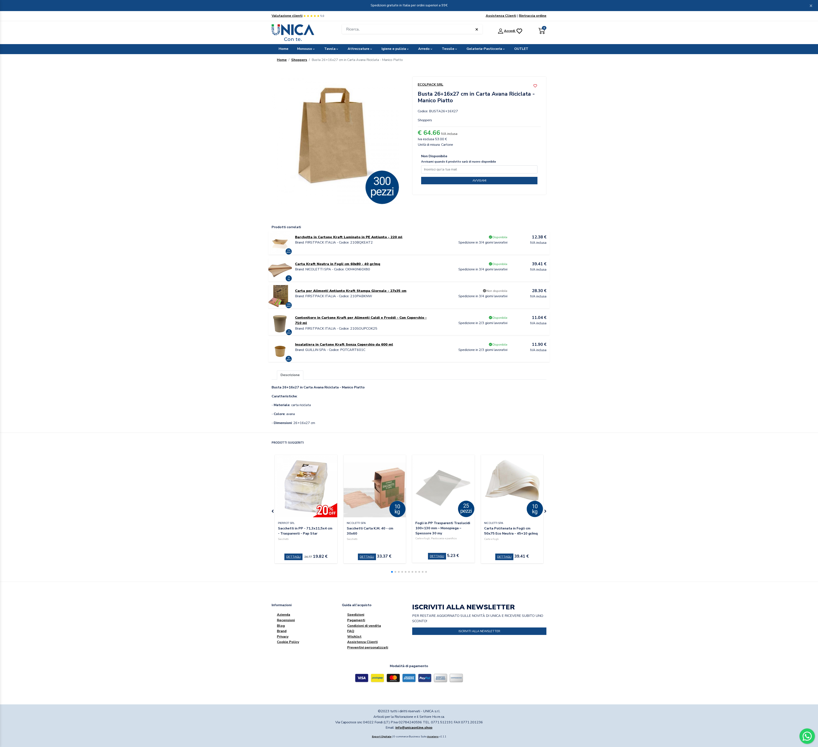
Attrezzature (358, 48)
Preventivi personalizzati (367, 647)
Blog (281, 625)
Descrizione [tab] (290, 375)
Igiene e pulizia (394, 48)
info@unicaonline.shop (413, 727)
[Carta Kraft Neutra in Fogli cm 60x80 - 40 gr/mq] (280, 269)
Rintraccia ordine (532, 15)
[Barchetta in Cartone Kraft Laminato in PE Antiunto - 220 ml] (280, 242)
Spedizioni (355, 614)
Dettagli (293, 557)
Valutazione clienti (287, 15)
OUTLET (521, 48)
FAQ (350, 631)
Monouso (304, 48)
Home (283, 48)
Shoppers (299, 60)
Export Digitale (382, 736)
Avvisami (479, 181)
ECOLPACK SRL (430, 84)
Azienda (283, 614)
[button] (392, 572)
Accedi (510, 31)
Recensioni (286, 620)
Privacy (282, 636)
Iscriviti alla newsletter (479, 631)
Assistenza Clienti (501, 15)
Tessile (448, 48)
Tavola (330, 48)
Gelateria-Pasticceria (484, 48)
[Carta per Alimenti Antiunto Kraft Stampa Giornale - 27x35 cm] (280, 296)
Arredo (424, 48)
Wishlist (354, 636)
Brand (282, 631)
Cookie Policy (288, 642)
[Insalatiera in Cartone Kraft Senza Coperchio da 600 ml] (280, 350)
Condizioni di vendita (364, 625)
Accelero (433, 736)
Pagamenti (356, 620)
